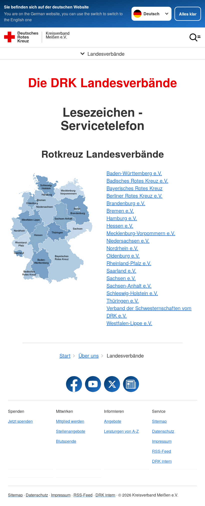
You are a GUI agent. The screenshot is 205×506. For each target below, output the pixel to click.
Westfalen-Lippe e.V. (129, 323)
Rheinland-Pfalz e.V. (128, 263)
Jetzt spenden (20, 421)
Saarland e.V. (121, 270)
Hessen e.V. (119, 225)
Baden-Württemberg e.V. (134, 173)
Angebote (112, 421)
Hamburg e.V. (121, 218)
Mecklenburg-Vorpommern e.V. (140, 233)
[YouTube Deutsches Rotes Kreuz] (93, 384)
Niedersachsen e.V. (128, 240)
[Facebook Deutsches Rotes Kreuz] (74, 384)
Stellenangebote (70, 431)
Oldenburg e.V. (123, 255)
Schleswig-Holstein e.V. (132, 293)
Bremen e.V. (120, 210)
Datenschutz (163, 431)
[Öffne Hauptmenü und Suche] (195, 37)
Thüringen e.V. (122, 300)
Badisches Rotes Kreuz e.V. (137, 180)
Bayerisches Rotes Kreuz (134, 188)
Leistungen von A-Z (121, 431)
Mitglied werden (70, 421)
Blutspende (66, 441)
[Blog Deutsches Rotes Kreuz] (131, 384)
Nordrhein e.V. (122, 248)
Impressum (162, 441)
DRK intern (162, 461)
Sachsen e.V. (121, 278)
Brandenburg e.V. (125, 203)
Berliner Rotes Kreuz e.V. (134, 195)
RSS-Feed (161, 451)
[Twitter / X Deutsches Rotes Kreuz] (112, 384)
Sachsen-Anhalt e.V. (129, 285)
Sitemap (159, 421)
